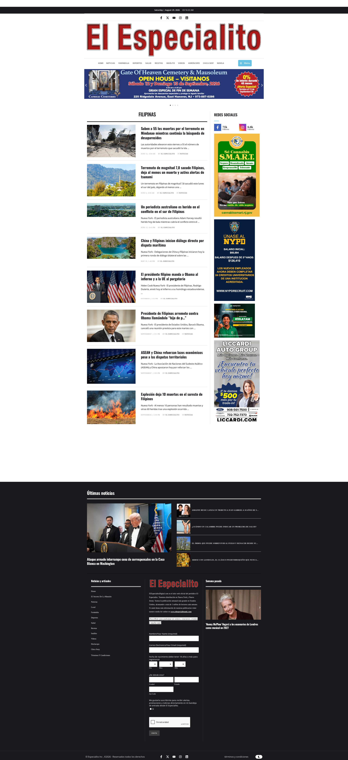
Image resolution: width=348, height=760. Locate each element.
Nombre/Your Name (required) (163, 633)
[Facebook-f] (161, 17)
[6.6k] (242, 127)
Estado (177, 684)
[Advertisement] (165, 454)
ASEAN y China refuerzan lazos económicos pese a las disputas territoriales (172, 355)
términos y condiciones (236, 756)
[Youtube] (174, 17)
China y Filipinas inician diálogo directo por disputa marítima (172, 243)
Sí (153, 709)
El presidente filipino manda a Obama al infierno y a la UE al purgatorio (169, 276)
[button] (86, 85)
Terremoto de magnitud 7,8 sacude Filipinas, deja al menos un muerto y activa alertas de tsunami (173, 172)
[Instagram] (180, 17)
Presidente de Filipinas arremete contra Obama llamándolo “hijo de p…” (169, 316)
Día (150, 668)
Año (176, 668)
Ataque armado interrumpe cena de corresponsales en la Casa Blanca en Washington (125, 561)
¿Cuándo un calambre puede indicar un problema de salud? (224, 527)
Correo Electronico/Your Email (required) (168, 645)
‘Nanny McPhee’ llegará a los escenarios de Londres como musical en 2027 (232, 626)
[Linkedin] (186, 17)
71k (225, 127)
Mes (160, 668)
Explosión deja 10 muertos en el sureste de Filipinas (171, 396)
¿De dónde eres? (156, 675)
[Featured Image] (129, 527)
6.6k (250, 127)
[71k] (217, 127)
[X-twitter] (167, 17)
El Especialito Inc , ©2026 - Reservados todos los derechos (115, 756)
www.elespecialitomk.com (181, 612)
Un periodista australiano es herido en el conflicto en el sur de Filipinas (170, 209)
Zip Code (152, 694)
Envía (154, 733)
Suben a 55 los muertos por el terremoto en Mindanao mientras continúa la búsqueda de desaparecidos (172, 133)
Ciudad (151, 684)
